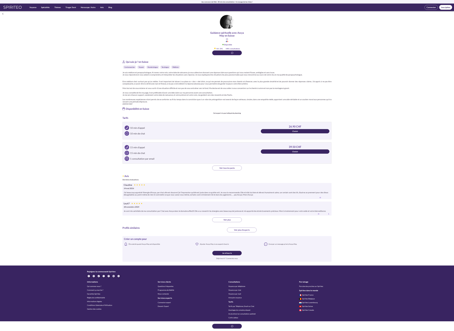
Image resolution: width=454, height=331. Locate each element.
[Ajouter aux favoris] (227, 39)
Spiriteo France (307, 295)
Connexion (431, 7)
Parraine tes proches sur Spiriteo (311, 286)
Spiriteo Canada (308, 310)
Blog (110, 7)
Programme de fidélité (166, 290)
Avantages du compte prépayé (239, 310)
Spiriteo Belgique (308, 299)
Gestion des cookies (94, 309)
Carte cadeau (233, 318)
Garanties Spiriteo (93, 294)
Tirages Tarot (70, 7)
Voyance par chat (234, 290)
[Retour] (2, 13)
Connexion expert (164, 302)
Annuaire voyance (235, 298)
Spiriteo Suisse (307, 306)
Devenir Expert (163, 306)
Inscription (445, 7)
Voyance (32, 7)
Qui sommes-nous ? (94, 286)
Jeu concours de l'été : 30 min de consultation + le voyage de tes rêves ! (227, 2)
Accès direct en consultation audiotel (242, 314)
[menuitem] (118, 276)
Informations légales (94, 301)
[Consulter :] (227, 52)
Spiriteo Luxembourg (310, 302)
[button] (12, 7)
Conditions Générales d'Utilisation (99, 305)
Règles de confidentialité (96, 298)
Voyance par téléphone (236, 286)
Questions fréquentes (165, 286)
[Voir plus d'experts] (212, 231)
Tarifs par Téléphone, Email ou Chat (241, 306)
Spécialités (45, 7)
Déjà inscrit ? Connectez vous (227, 258)
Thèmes (57, 7)
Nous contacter (163, 294)
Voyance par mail (234, 294)
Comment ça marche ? (95, 290)
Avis (102, 7)
